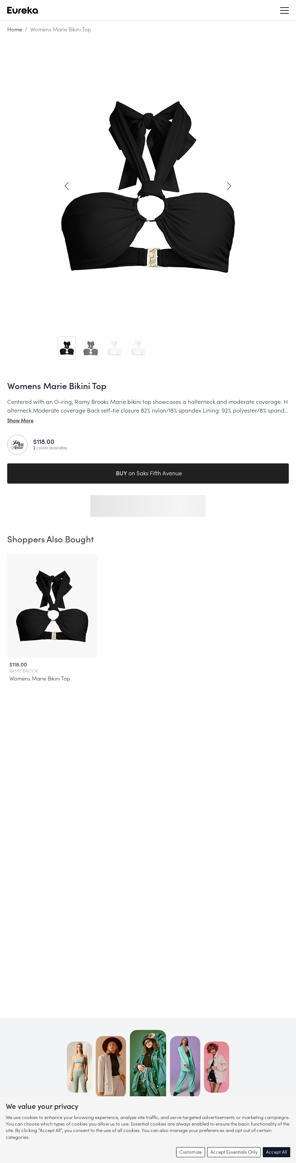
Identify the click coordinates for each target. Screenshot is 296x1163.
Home (14, 29)
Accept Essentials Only (233, 1152)
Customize (190, 1152)
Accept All (276, 1152)
